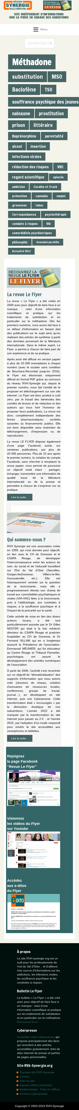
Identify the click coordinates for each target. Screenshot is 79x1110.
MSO (57, 77)
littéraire (43, 125)
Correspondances (24, 214)
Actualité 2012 (21, 251)
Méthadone (31, 62)
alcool (17, 146)
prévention (19, 196)
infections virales (26, 156)
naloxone (21, 113)
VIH (48, 223)
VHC (60, 166)
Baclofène (24, 89)
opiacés (58, 177)
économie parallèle (47, 242)
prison (18, 125)
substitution (27, 77)
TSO (48, 89)
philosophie (20, 242)
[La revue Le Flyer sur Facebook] (33, 787)
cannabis (42, 196)
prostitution (51, 113)
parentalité (54, 136)
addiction (18, 187)
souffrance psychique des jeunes (45, 101)
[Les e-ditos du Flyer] (33, 911)
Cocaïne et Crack (45, 187)
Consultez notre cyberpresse (35, 1037)
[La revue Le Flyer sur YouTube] (33, 849)
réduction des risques (30, 166)
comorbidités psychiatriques (32, 233)
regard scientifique (28, 177)
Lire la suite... (19, 497)
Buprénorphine (24, 136)
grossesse (19, 205)
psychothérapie (55, 214)
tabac (39, 205)
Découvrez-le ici (27, 1021)
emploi (61, 196)
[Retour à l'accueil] (18, 5)
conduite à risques (25, 223)
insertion (38, 146)
